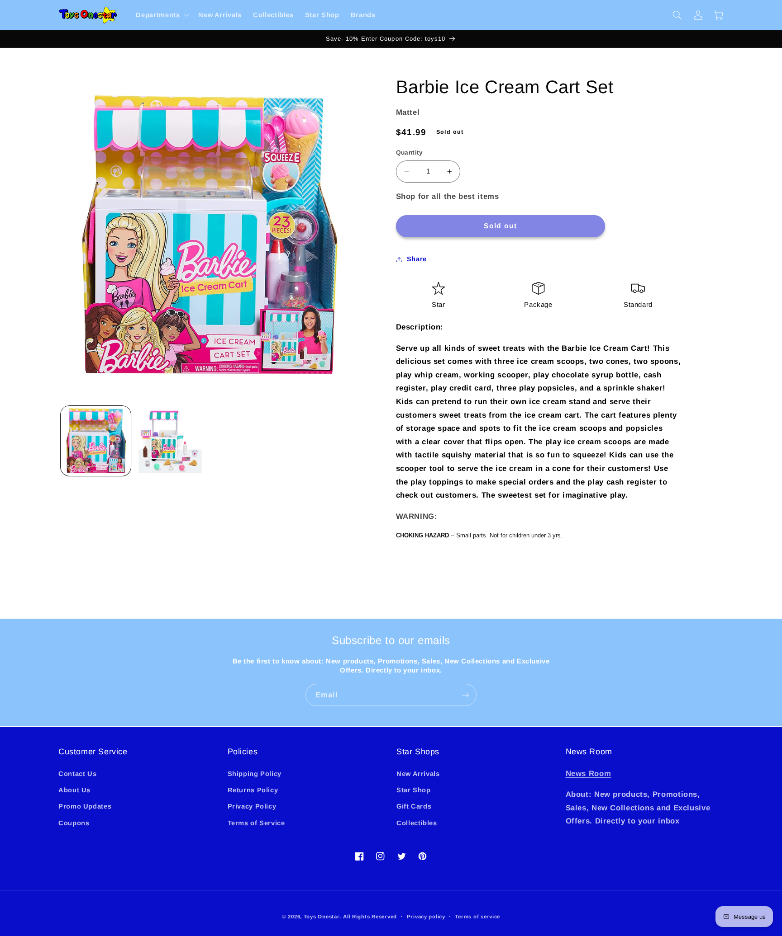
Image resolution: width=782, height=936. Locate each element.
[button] (161, 15)
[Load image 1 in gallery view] (95, 440)
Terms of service (477, 916)
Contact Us (77, 773)
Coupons (73, 823)
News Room (588, 773)
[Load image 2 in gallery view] (170, 440)
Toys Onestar (321, 916)
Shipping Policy (254, 773)
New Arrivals (418, 773)
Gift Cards (413, 806)
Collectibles (416, 823)
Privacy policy (426, 916)
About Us (74, 790)
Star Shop (413, 790)
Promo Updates (84, 806)
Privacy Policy (252, 806)
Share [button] (417, 259)
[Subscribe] (465, 695)
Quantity (409, 152)
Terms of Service (256, 823)
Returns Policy (253, 790)
